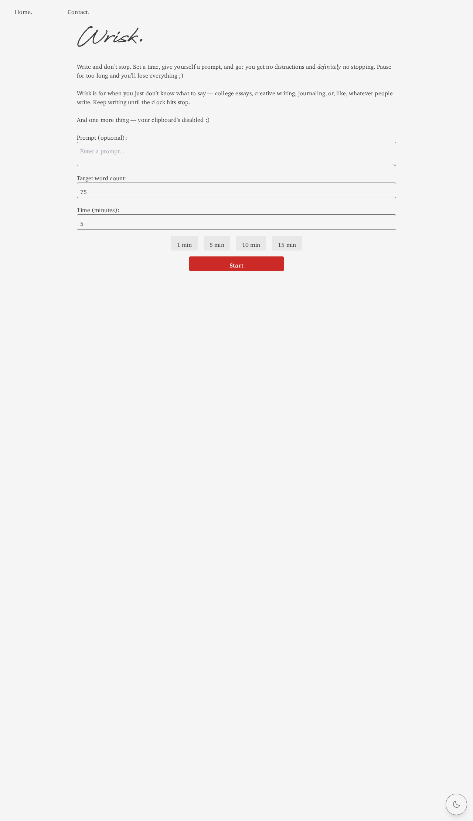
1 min (184, 243)
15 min (287, 243)
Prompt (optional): (102, 136)
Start (236, 264)
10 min (251, 243)
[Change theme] (456, 804)
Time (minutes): (98, 208)
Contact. (78, 10)
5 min (217, 243)
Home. (23, 10)
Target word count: (102, 176)
